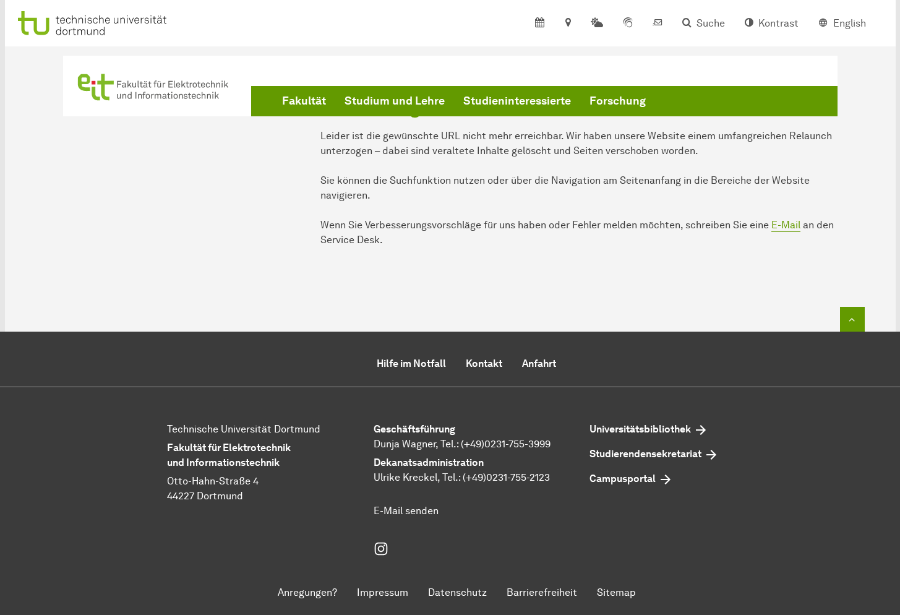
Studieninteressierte (517, 101)
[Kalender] (539, 23)
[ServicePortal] (628, 23)
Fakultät (304, 101)
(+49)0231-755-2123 (506, 477)
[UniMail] (657, 23)
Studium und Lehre (395, 101)
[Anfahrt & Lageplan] (567, 23)
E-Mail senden (406, 511)
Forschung (617, 101)
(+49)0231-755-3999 (506, 444)
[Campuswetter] (597, 23)
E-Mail (785, 225)
